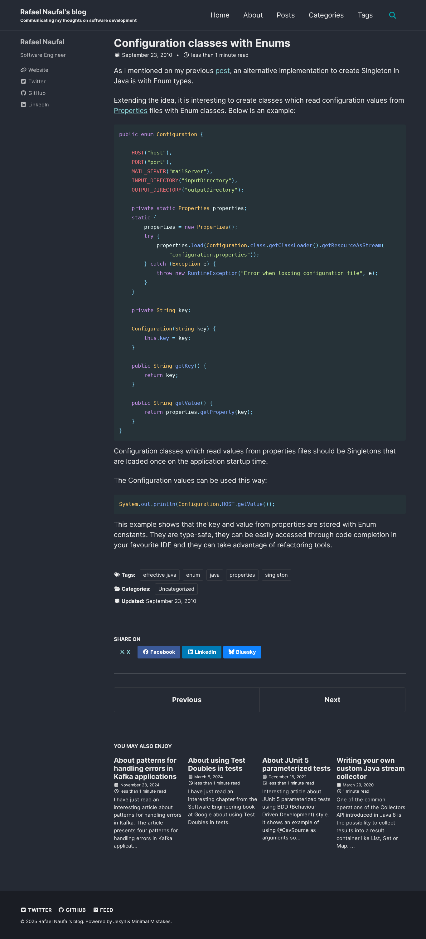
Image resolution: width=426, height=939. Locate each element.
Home (220, 15)
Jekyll (119, 921)
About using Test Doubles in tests (216, 764)
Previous (186, 700)
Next (333, 700)
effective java (159, 575)
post (222, 70)
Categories (326, 15)
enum (193, 575)
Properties (131, 110)
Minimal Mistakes (151, 921)
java (215, 575)
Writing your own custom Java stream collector (370, 768)
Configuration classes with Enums (202, 43)
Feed (106, 910)
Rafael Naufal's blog (78, 15)
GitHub (75, 910)
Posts (286, 15)
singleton (276, 575)
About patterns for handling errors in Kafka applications (145, 768)
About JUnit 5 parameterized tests (296, 764)
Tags (365, 15)
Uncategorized (176, 589)
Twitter (39, 910)
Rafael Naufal (42, 42)
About (253, 15)
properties (242, 575)
